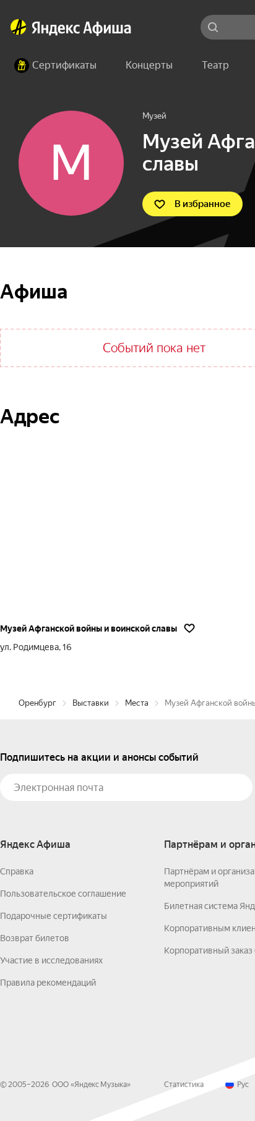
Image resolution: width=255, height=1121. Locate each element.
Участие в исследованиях (51, 960)
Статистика (184, 1084)
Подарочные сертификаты (53, 916)
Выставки (90, 703)
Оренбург (37, 703)
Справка (16, 871)
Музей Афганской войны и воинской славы (88, 628)
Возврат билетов (34, 938)
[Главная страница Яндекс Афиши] (19, 27)
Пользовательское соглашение (63, 894)
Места (137, 703)
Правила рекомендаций (48, 983)
